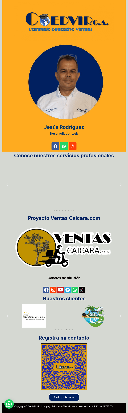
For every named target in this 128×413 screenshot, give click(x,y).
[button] (7, 185)
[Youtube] (60, 290)
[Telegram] (67, 290)
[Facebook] (55, 146)
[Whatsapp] (64, 146)
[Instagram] (72, 146)
